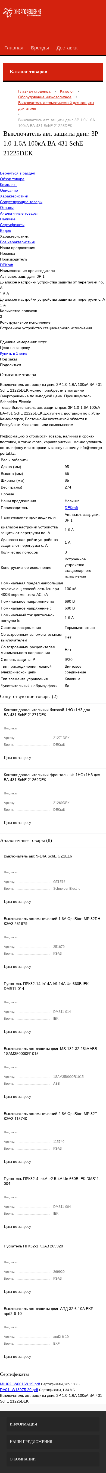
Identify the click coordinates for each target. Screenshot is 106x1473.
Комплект (8, 184)
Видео (5, 230)
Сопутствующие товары (21, 202)
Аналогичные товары (19, 213)
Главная (13, 48)
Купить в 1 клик (13, 353)
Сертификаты (12, 225)
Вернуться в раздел (17, 173)
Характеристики (14, 196)
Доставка (67, 48)
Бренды (40, 48)
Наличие (7, 219)
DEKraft (6, 265)
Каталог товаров (28, 71)
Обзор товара (12, 179)
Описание (9, 190)
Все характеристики (17, 242)
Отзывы (7, 207)
